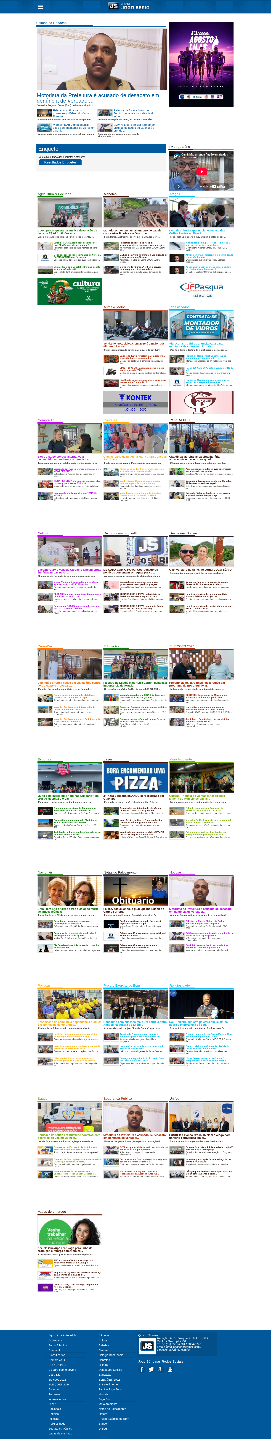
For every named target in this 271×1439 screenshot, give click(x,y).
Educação (111, 646)
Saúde (43, 1098)
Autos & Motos (115, 307)
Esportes (44, 759)
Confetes (110, 420)
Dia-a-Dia (45, 646)
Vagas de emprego (52, 1211)
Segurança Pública (118, 1098)
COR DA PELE (180, 420)
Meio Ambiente (181, 759)
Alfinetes (110, 194)
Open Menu (40, 6)
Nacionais (45, 872)
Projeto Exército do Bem (122, 985)
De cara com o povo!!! (120, 533)
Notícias (176, 872)
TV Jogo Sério (179, 146)
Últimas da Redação (51, 23)
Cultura (43, 533)
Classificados (180, 307)
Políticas (44, 985)
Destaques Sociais (184, 533)
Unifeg (174, 1098)
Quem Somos (148, 1335)
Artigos (175, 194)
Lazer (108, 759)
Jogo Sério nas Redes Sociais (160, 1361)
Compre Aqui (47, 420)
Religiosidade (180, 985)
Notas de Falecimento (120, 872)
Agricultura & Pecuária (54, 194)
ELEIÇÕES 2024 (182, 646)
